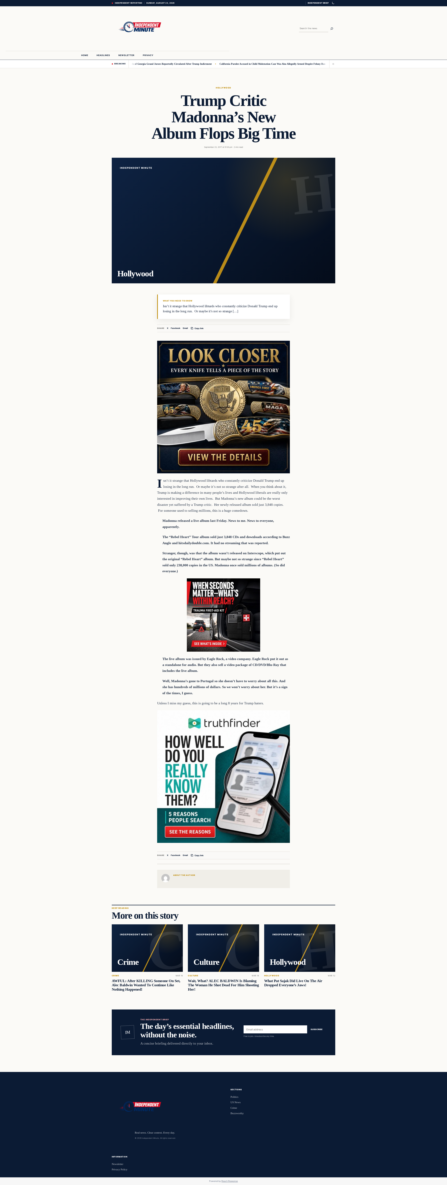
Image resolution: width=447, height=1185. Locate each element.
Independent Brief (318, 3)
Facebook (175, 328)
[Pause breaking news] (332, 64)
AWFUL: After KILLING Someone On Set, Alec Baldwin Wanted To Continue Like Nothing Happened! (146, 985)
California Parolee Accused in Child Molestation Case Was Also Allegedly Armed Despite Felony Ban (237, 63)
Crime (115, 976)
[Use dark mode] (333, 3)
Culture (193, 976)
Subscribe (317, 1029)
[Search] (331, 28)
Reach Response (229, 1181)
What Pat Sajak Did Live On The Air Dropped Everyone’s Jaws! (293, 983)
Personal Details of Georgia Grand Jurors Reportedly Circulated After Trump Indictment (128, 63)
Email (185, 328)
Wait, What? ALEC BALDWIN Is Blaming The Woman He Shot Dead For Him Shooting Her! (223, 985)
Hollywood (223, 88)
